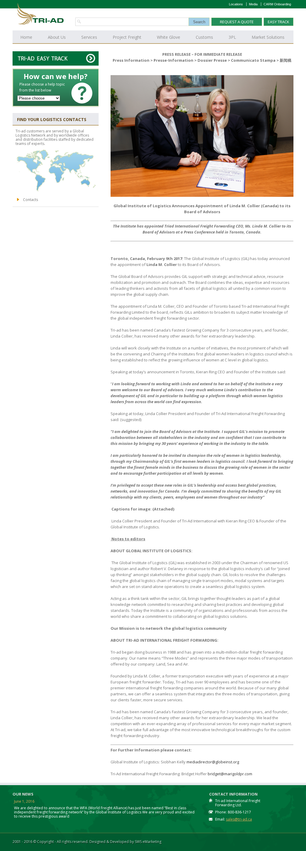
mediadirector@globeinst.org (212, 762)
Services (89, 37)
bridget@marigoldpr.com (230, 773)
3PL (232, 37)
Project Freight (127, 37)
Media (253, 4)
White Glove (168, 37)
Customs (204, 37)
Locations (236, 4)
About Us (57, 37)
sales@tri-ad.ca (239, 819)
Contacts (30, 199)
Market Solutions (268, 37)
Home (26, 37)
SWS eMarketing (148, 841)
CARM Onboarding (277, 4)
